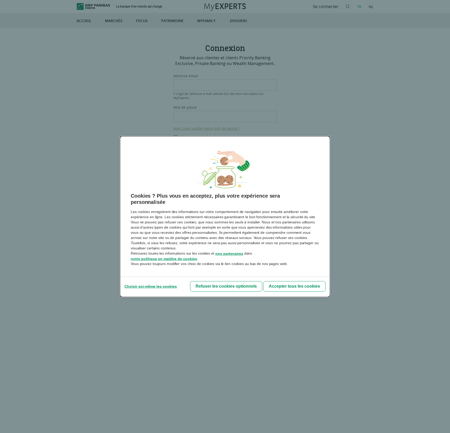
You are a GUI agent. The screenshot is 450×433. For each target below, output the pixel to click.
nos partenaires (229, 253)
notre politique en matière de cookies (164, 259)
